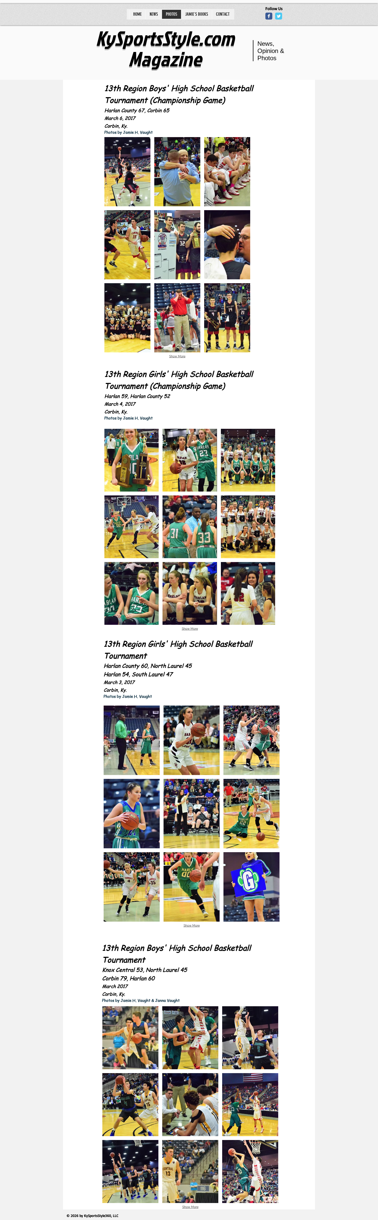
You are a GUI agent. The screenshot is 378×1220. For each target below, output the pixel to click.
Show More (177, 356)
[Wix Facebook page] (268, 16)
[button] (127, 171)
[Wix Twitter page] (278, 16)
